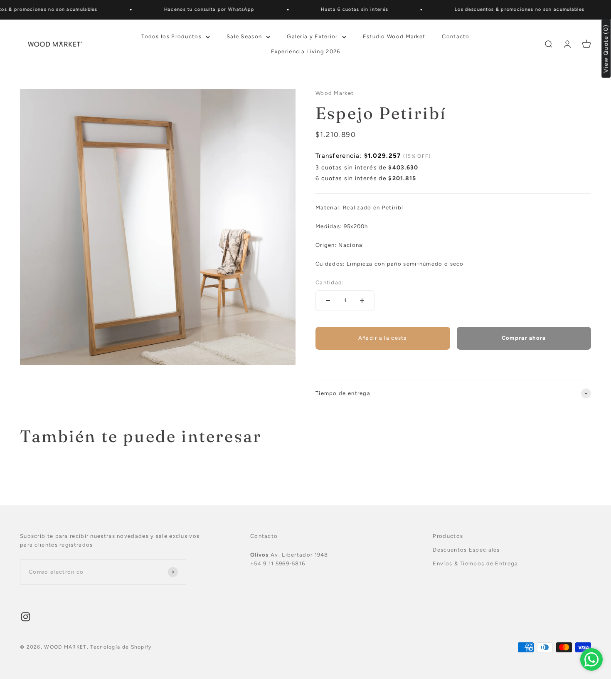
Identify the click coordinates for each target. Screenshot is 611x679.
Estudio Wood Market (394, 36)
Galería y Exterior (312, 36)
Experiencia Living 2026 (305, 51)
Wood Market (334, 93)
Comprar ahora (524, 338)
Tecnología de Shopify (120, 647)
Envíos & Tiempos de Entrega (475, 563)
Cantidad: (329, 282)
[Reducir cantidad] (328, 301)
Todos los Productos (171, 36)
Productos (448, 536)
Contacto (455, 36)
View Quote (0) (606, 48)
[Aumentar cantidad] (362, 301)
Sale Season (244, 36)
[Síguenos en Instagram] (25, 616)
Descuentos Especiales (466, 550)
